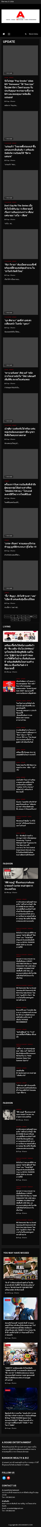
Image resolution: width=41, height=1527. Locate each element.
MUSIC (6, 77)
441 (35, 616)
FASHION (18, 700)
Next (28, 619)
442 (13, 619)
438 (23, 616)
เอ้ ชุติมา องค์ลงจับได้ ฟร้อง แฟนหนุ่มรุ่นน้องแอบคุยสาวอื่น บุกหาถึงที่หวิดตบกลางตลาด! (19, 432)
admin (13, 101)
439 (27, 616)
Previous (7, 616)
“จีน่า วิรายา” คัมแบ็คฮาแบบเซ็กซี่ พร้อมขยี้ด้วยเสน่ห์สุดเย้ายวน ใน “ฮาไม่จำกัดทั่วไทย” (20, 267)
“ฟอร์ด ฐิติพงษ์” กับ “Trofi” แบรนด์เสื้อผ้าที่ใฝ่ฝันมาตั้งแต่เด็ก (26, 1034)
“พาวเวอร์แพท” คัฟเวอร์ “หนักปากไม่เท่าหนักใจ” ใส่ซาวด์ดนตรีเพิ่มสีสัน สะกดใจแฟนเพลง (20, 376)
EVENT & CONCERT (21, 816)
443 (16, 619)
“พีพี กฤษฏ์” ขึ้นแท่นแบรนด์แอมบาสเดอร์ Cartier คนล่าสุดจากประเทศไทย (19, 885)
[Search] (25, 34)
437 (19, 616)
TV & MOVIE (7, 143)
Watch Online (33, 34)
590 (24, 619)
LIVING (7, 633)
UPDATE (11, 77)
